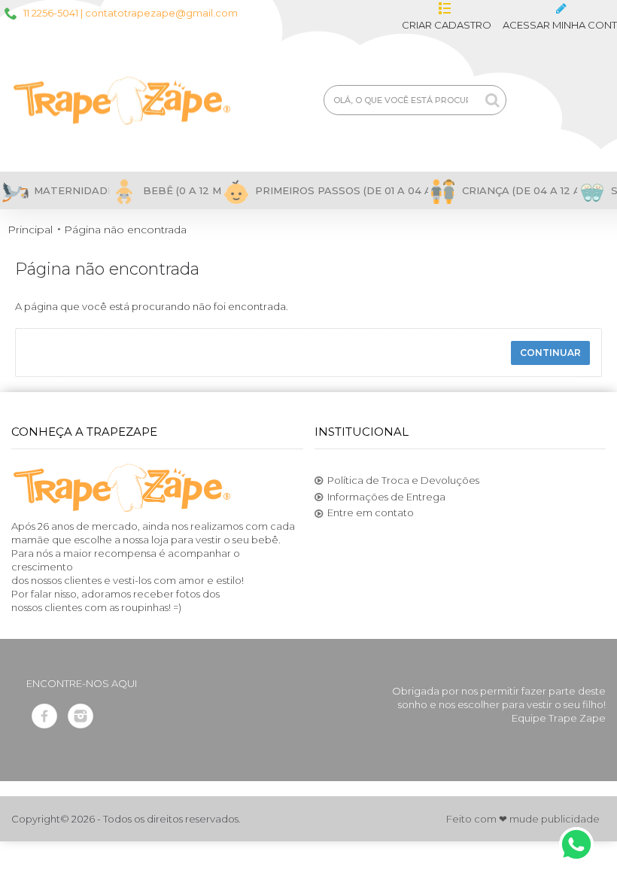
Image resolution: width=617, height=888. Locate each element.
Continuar (550, 352)
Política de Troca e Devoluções (403, 480)
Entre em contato (370, 512)
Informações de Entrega (386, 497)
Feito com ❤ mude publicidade (523, 819)
